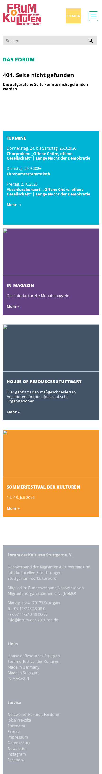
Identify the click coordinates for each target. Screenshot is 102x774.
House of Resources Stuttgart (34, 655)
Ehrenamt (16, 725)
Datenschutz (19, 742)
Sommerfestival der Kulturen (33, 661)
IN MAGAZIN (18, 678)
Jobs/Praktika (19, 720)
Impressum (18, 737)
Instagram (17, 754)
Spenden (73, 16)
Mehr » (13, 306)
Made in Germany (23, 667)
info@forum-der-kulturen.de (33, 620)
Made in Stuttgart (23, 672)
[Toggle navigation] (93, 16)
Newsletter (17, 748)
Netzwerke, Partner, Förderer (34, 714)
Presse (14, 731)
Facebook (16, 759)
